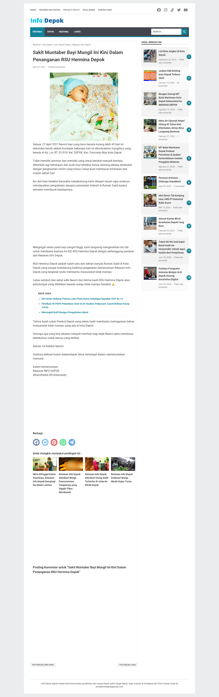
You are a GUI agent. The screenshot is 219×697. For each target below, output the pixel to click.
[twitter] (45, 442)
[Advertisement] (84, 218)
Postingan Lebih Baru (43, 665)
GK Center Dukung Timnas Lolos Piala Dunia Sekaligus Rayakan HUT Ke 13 (82, 298)
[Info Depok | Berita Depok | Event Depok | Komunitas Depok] (47, 21)
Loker (77, 32)
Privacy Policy (71, 10)
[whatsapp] (63, 442)
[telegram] (71, 442)
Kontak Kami (105, 10)
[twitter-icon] (179, 10)
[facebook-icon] (159, 10)
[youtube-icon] (186, 10)
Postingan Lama (127, 665)
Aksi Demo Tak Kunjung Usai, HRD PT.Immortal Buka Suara (171, 199)
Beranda (37, 32)
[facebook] (36, 442)
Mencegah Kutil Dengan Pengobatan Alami (65, 312)
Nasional (64, 32)
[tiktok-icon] (173, 10)
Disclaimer (89, 10)
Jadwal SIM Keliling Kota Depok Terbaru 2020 (169, 74)
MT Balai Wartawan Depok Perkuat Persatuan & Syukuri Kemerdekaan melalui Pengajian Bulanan (171, 154)
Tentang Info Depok (49, 10)
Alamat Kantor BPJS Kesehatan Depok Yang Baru (171, 222)
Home (33, 10)
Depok (50, 32)
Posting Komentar (56, 67)
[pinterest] (54, 442)
